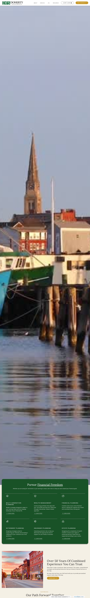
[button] (35, 3)
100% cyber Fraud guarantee (59, 596)
